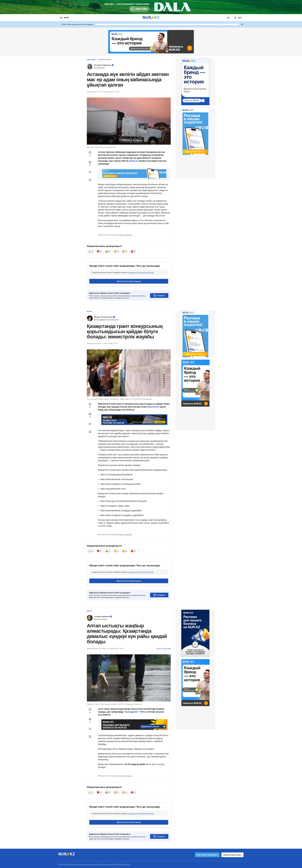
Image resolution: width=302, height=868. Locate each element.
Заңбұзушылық (104, 59)
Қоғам (89, 311)
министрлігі (153, 407)
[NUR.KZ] (151, 18)
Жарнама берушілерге (232, 855)
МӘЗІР (66, 18)
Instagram (161, 295)
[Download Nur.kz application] (151, 7)
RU (228, 18)
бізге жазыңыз (126, 235)
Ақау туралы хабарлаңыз (207, 855)
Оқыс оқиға (91, 59)
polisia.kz (133, 161)
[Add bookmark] (90, 180)
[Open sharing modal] (90, 172)
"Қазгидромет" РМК (134, 712)
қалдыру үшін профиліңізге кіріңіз (141, 272)
